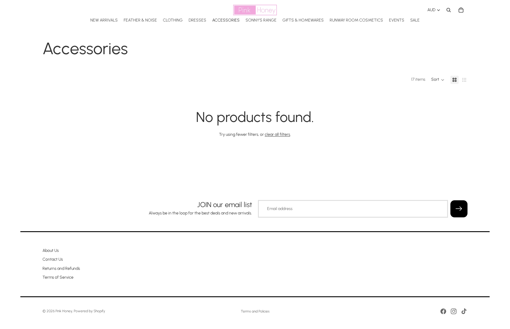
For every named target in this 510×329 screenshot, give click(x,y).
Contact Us (52, 259)
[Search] (448, 10)
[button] (437, 79)
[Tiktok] (464, 311)
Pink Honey (63, 311)
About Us (50, 250)
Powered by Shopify (89, 311)
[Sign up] (459, 208)
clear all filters (277, 134)
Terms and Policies (255, 311)
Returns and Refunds (61, 268)
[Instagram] (453, 311)
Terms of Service (57, 277)
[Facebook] (443, 311)
